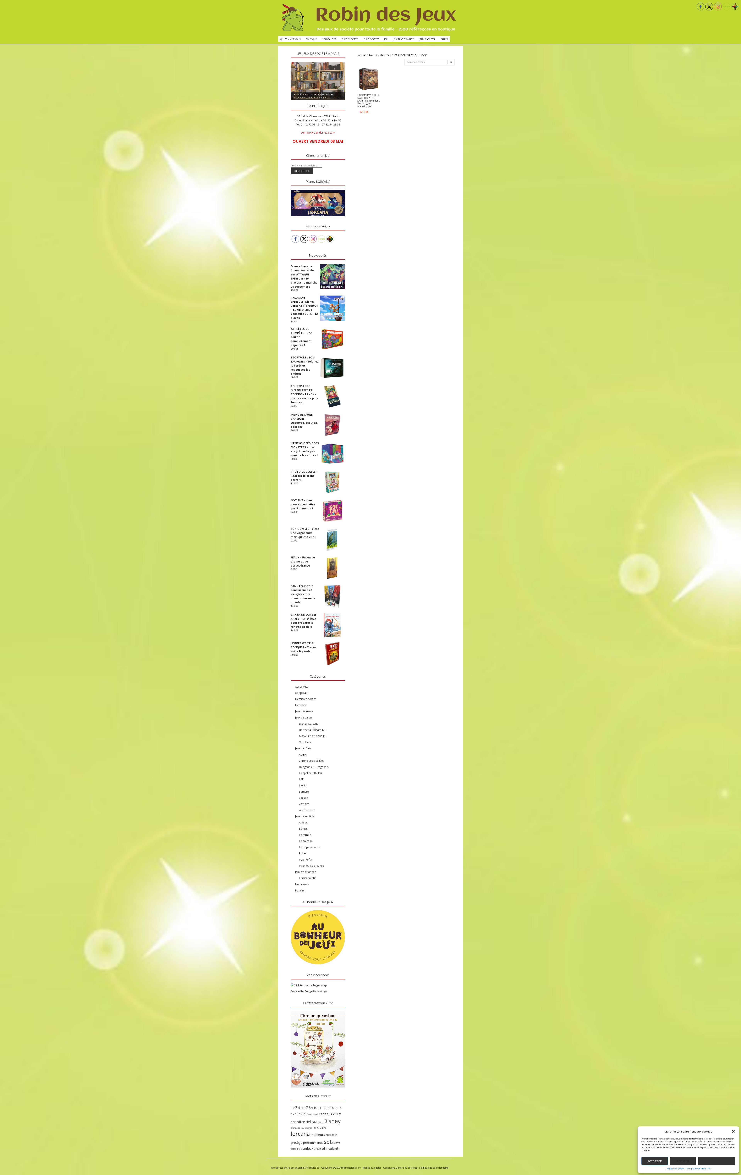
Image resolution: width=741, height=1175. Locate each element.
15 (336, 1108)
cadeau (325, 1114)
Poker (302, 853)
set (328, 1141)
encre (317, 1127)
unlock (308, 1148)
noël (328, 1135)
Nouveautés (329, 39)
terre (294, 1148)
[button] (733, 1131)
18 (296, 1114)
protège (296, 1142)
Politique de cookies (675, 1168)
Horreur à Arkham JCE (312, 730)
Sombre (304, 791)
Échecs (303, 828)
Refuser (683, 1161)
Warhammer (307, 810)
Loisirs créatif (307, 878)
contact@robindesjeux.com (318, 132)
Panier (444, 39)
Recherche (302, 171)
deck (320, 1122)
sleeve (336, 1143)
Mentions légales (372, 1167)
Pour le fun (306, 859)
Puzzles (300, 890)
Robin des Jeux (296, 1167)
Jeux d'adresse (304, 711)
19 (300, 1114)
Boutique (311, 39)
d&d (314, 1122)
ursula (317, 1148)
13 (327, 1108)
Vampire (304, 804)
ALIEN (303, 754)
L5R (301, 779)
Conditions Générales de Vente (400, 1167)
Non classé (302, 884)
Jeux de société (349, 39)
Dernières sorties (305, 699)
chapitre (298, 1121)
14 (331, 1108)
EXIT (325, 1127)
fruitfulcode (313, 1167)
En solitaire (306, 841)
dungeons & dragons (302, 1127)
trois (299, 1148)
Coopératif (301, 693)
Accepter (654, 1161)
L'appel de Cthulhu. (310, 773)
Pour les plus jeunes (311, 865)
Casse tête (301, 686)
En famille (305, 835)
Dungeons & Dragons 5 (314, 767)
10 (315, 1108)
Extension (301, 705)
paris (334, 1135)
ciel (308, 1121)
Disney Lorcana (308, 723)
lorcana (300, 1133)
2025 (309, 1114)
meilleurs (317, 1134)
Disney (332, 1121)
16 (340, 1108)
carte (336, 1114)
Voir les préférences (716, 1161)
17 (292, 1114)
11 (319, 1108)
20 (304, 1114)
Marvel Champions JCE (313, 736)
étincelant (330, 1148)
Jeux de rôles (303, 748)
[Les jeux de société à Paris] (368, 18)
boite (315, 1114)
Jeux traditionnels (403, 39)
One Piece (305, 742)
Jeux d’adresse (427, 39)
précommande (313, 1143)
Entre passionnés (309, 847)
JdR (386, 39)
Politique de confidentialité (698, 1168)
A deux (303, 822)
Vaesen (303, 798)
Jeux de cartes (371, 39)
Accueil (361, 55)
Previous (284, 61)
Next (351, 61)
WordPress (277, 1167)
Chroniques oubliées (311, 760)
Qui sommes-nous (290, 39)
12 (323, 1108)
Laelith (303, 785)
